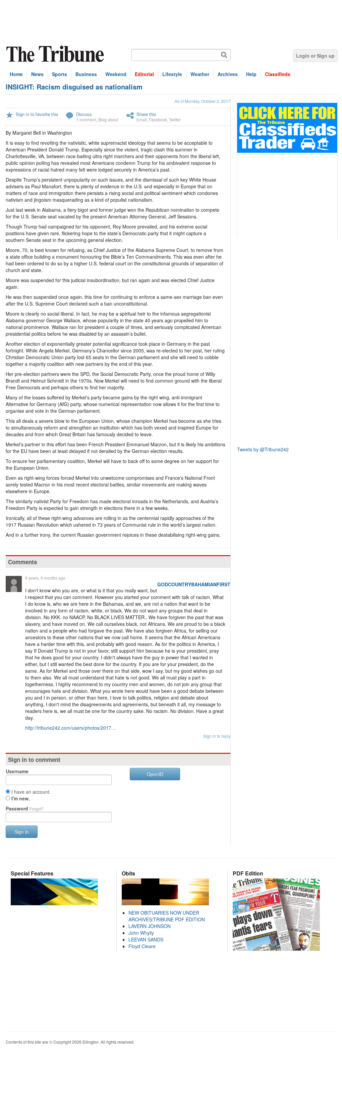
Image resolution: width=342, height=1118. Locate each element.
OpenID (155, 774)
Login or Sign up (315, 55)
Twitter (175, 119)
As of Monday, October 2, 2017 (202, 101)
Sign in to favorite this (37, 114)
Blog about (108, 119)
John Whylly (141, 932)
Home (16, 74)
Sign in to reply (216, 736)
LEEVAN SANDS (145, 939)
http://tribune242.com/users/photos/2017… (70, 727)
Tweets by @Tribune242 (263, 449)
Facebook (158, 119)
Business (86, 74)
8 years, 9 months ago (45, 578)
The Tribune (56, 54)
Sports (59, 74)
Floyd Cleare (142, 946)
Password (25, 808)
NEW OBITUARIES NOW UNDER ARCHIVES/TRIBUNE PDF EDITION (166, 916)
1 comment (86, 119)
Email (141, 119)
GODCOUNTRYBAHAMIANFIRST (193, 584)
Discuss (84, 114)
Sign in (21, 831)
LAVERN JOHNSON (149, 926)
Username (17, 771)
